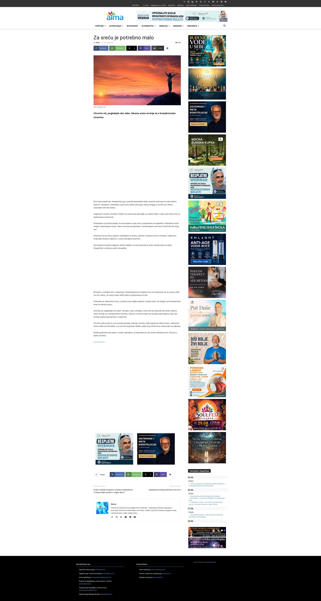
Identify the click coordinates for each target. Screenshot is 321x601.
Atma (98, 42)
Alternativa (148, 26)
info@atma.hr (100, 569)
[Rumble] (201, 2)
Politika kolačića (204, 5)
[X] (209, 2)
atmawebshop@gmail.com (101, 577)
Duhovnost (132, 26)
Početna (99, 26)
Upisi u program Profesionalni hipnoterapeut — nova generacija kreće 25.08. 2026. (207, 485)
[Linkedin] (192, 2)
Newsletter (171, 5)
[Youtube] (225, 2)
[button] (224, 26)
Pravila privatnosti (217, 5)
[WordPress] (221, 2)
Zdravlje (163, 26)
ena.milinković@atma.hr (88, 590)
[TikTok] (205, 2)
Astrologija (115, 26)
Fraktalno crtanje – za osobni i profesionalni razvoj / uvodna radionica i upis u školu (206, 503)
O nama (145, 5)
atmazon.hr (166, 573)
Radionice (192, 26)
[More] (167, 48)
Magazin (177, 26)
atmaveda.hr (158, 577)
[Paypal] (196, 2)
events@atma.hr (85, 584)
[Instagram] (188, 2)
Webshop (180, 5)
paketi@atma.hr (106, 594)
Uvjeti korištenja (191, 5)
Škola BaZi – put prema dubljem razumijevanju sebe (207, 499)
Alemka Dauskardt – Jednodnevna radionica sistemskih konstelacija (206, 516)
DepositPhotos (211, 562)
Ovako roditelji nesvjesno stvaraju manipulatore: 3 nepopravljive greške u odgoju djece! (113, 491)
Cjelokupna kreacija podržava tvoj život (165, 490)
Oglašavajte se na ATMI (158, 5)
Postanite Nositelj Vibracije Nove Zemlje (205, 496)
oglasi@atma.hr (108, 573)
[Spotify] (127, 517)
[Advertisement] (137, 160)
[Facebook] (184, 2)
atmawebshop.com (158, 569)
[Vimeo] (213, 2)
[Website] (217, 2)
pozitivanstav (99, 342)
